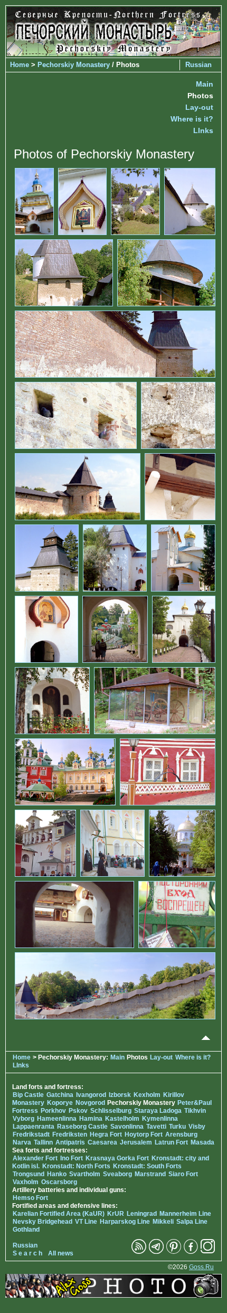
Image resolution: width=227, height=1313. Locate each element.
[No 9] (178, 414)
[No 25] (74, 913)
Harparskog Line (125, 1221)
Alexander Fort (35, 1158)
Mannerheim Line (185, 1213)
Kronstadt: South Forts (147, 1166)
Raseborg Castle (82, 1126)
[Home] (113, 53)
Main (204, 84)
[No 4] (189, 200)
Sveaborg (117, 1174)
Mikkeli (163, 1221)
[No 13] (115, 557)
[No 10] (77, 486)
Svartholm (84, 1174)
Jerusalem (136, 1142)
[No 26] (176, 913)
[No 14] (183, 557)
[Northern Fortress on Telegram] (156, 1251)
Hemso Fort (30, 1198)
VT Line (86, 1221)
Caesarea (102, 1142)
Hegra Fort (106, 1134)
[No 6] (166, 272)
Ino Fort (71, 1158)
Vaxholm (26, 1182)
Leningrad (142, 1213)
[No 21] (167, 771)
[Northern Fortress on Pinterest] (173, 1251)
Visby (196, 1126)
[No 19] (154, 700)
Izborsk (120, 1095)
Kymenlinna (160, 1118)
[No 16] (115, 628)
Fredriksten (69, 1134)
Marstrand (150, 1174)
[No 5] (64, 272)
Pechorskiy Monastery (73, 65)
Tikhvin (195, 1110)
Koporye (60, 1102)
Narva (22, 1142)
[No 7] (115, 343)
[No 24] (182, 842)
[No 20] (65, 771)
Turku (177, 1126)
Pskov (78, 1110)
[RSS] (138, 1251)
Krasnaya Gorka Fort (117, 1158)
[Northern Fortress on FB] (191, 1251)
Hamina (90, 1118)
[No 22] (45, 842)
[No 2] (82, 200)
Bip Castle (28, 1095)
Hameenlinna (57, 1118)
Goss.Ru (201, 1267)
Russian (198, 65)
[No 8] (76, 414)
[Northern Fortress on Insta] (208, 1251)
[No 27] (115, 985)
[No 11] (180, 486)
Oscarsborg (59, 1182)
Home (19, 65)
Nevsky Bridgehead (42, 1221)
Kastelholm (122, 1118)
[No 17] (183, 628)
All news (60, 1253)
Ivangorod (91, 1095)
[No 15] (46, 628)
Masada (202, 1142)
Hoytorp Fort (144, 1134)
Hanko (57, 1174)
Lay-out (199, 107)
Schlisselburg (110, 1110)
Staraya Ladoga (158, 1110)
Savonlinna (127, 1126)
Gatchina (59, 1095)
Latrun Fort (171, 1142)
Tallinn (43, 1142)
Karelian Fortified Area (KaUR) (59, 1213)
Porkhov (53, 1110)
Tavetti (156, 1126)
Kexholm (147, 1095)
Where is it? (192, 119)
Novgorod (90, 1102)
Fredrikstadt (31, 1134)
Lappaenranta (33, 1126)
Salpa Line (191, 1221)
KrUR (115, 1213)
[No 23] (112, 842)
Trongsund (28, 1174)
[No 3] (136, 200)
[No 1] (34, 200)
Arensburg (181, 1134)
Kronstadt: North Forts (77, 1166)
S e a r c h (27, 1253)
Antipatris (70, 1142)
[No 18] (52, 700)
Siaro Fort (183, 1174)
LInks (203, 130)
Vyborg (23, 1118)
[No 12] (47, 557)
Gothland (26, 1229)
